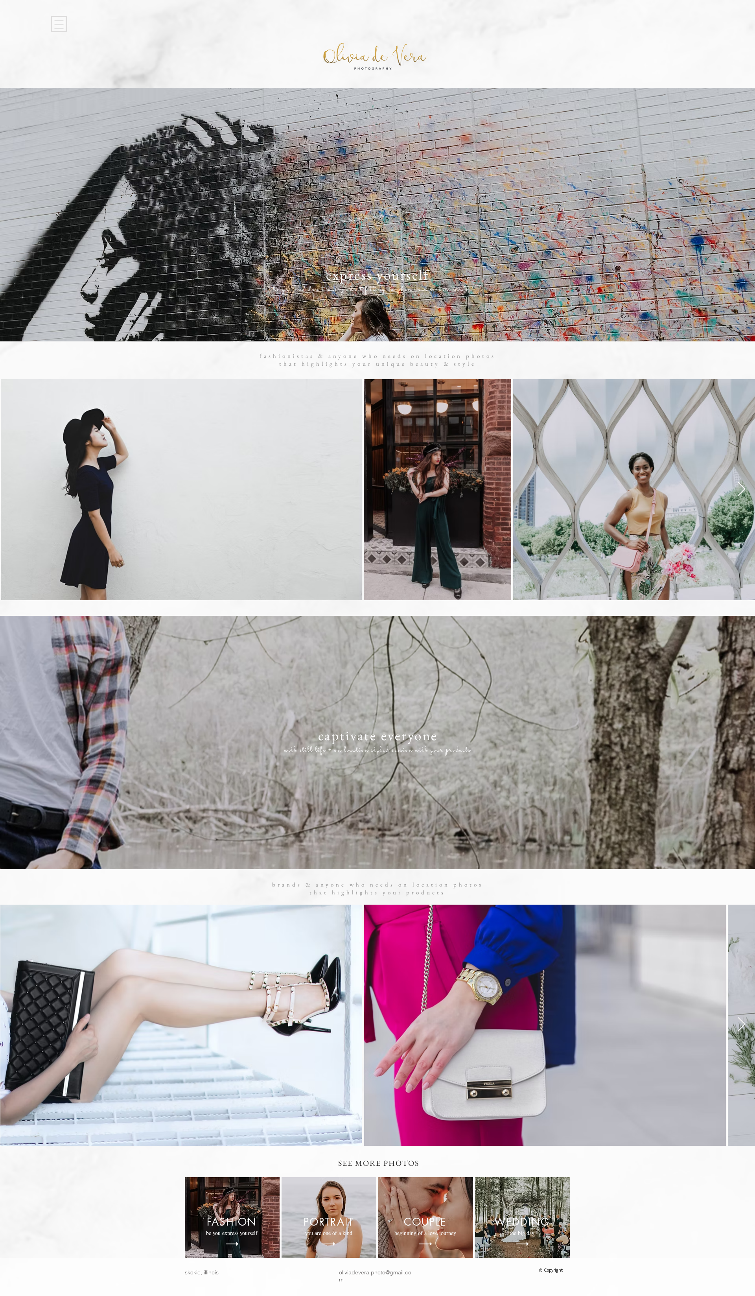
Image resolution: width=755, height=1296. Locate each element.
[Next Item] (741, 489)
